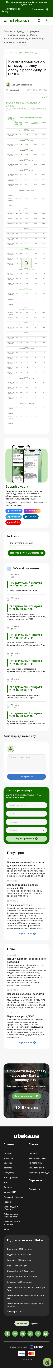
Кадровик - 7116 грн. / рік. (19, 1254)
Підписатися (38, 9)
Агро (6, 1182)
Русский (35, 1323)
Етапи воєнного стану (19, 905)
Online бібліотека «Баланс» (12, 1222)
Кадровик (8, 1187)
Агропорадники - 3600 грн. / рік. (22, 1276)
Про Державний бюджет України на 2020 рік (25, 715)
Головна (7, 1153)
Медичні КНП (10, 1192)
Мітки (6, 1229)
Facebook (16, 511)
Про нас (33, 1153)
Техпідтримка (35, 1163)
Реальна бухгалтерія (13, 1197)
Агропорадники (11, 1177)
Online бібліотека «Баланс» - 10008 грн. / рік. (26, 1288)
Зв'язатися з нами (37, 1158)
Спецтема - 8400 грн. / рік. (20, 1249)
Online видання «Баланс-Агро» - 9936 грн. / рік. (25, 1304)
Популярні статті (15, 1311)
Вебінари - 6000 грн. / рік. (19, 1282)
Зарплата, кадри (32, 53)
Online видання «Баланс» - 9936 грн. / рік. (25, 1296)
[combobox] (26, 830)
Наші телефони (36, 1168)
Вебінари (8, 1168)
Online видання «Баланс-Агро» (11, 1215)
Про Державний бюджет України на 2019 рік (25, 689)
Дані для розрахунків (15, 53)
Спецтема (8, 1158)
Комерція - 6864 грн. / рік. (19, 1260)
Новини (7, 1202)
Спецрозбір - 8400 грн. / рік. (20, 1271)
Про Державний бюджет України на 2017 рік (25, 636)
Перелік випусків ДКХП (20, 1017)
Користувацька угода (39, 1172)
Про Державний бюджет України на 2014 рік (25, 584)
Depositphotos (35, 1189)
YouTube (15, 522)
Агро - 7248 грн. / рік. (17, 1265)
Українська (22, 1323)
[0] (47, 1362)
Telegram (15, 517)
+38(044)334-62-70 (13, 10)
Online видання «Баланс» (11, 1208)
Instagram (34, 511)
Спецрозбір (9, 1172)
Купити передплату (25, 1096)
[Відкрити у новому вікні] (26, 263)
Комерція (8, 1163)
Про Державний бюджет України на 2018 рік (25, 662)
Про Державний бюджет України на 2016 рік (25, 608)
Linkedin (32, 517)
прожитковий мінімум (21, 543)
